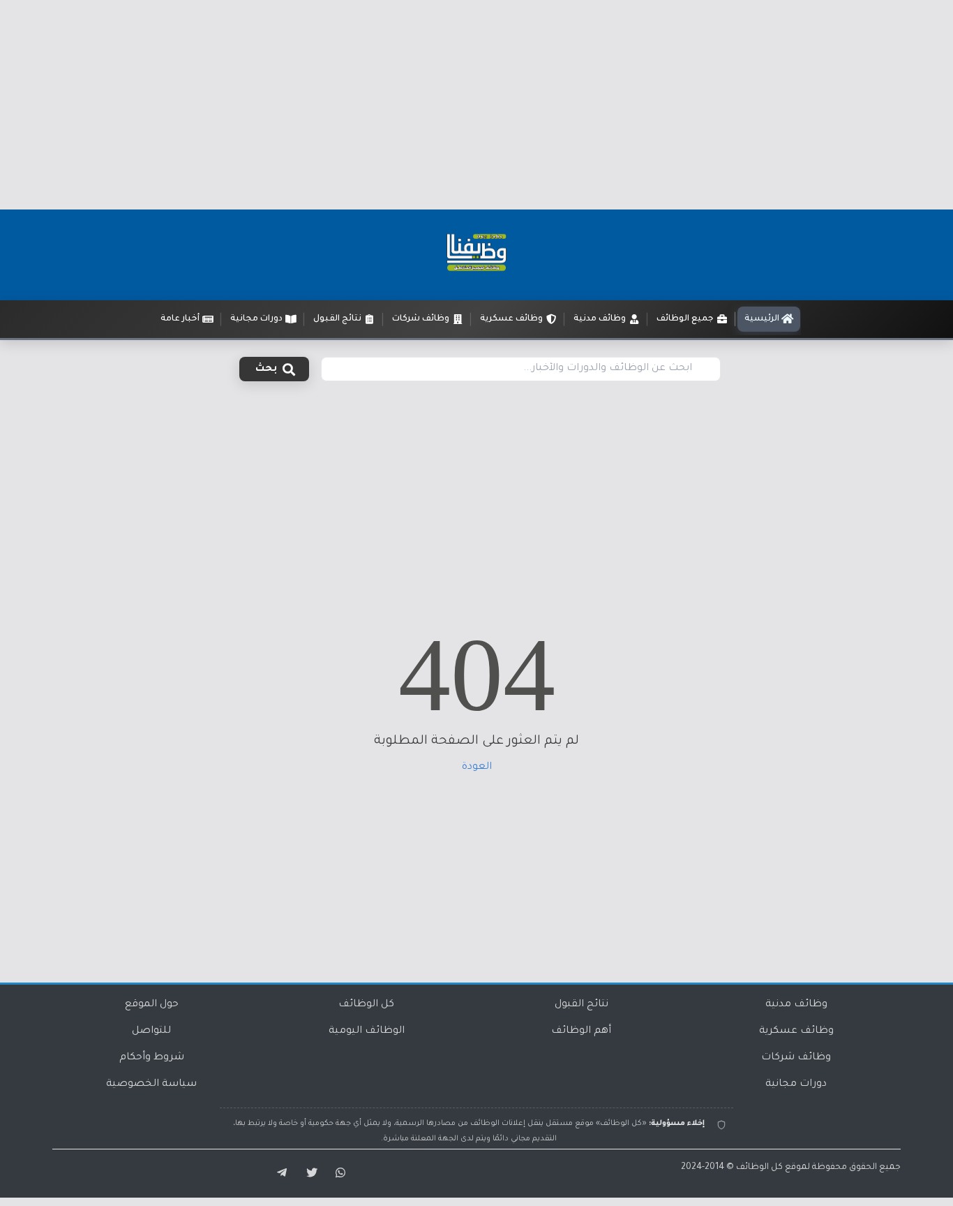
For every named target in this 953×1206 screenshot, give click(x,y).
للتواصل (151, 1031)
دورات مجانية (796, 1084)
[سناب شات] (338, 1173)
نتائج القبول (581, 1004)
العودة (477, 767)
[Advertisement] (476, 105)
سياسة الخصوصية (151, 1084)
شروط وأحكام (151, 1058)
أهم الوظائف (581, 1031)
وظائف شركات (796, 1058)
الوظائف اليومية (367, 1031)
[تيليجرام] (277, 1173)
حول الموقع (152, 1004)
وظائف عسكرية (796, 1031)
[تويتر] (307, 1173)
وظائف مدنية (796, 1004)
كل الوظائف (366, 1004)
